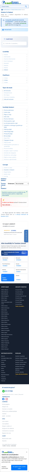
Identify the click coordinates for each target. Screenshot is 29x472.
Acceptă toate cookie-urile (19, 467)
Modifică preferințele (5, 467)
